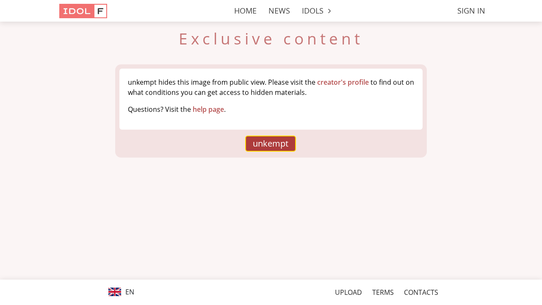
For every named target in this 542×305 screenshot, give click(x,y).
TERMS (383, 292)
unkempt (270, 143)
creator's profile (343, 82)
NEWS (279, 11)
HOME (245, 11)
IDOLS (314, 11)
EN (129, 292)
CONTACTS (421, 292)
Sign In (471, 11)
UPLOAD (348, 292)
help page (208, 109)
